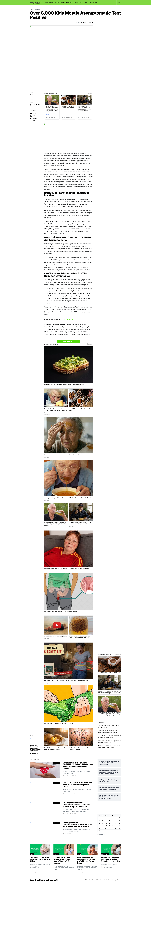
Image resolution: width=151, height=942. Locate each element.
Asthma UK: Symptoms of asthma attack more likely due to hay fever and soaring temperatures (35, 749)
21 (112, 825)
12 (106, 823)
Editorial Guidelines (89, 880)
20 (109, 825)
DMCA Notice (99, 880)
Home (46, 2)
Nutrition (76, 2)
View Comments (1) (68, 341)
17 (99, 825)
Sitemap (114, 880)
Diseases (62, 2)
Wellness (51, 2)
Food (81, 2)
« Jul (99, 837)
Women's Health (104, 854)
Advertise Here (93, 2)
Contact (119, 880)
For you (85, 2)
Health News (69, 2)
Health (56, 2)
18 (102, 825)
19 (106, 825)
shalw (31, 102)
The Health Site (68, 319)
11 (102, 823)
